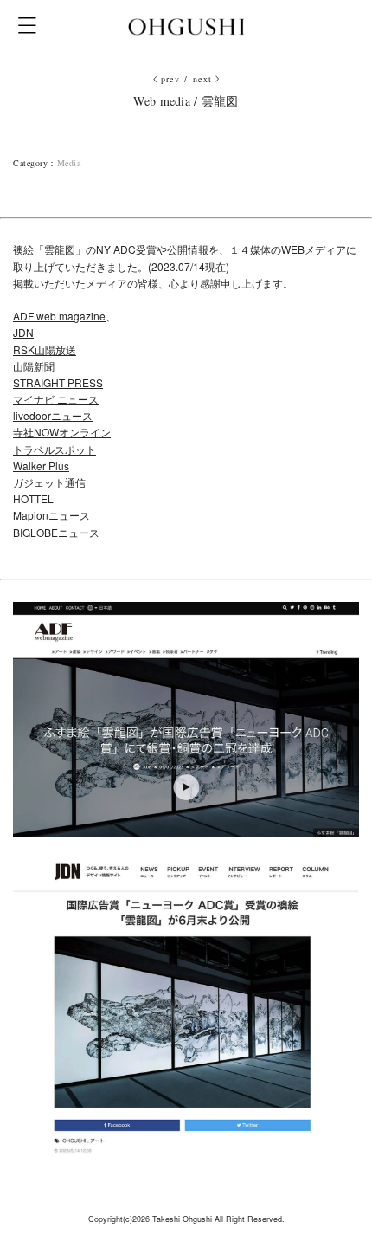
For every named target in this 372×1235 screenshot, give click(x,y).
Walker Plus (41, 465)
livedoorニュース (53, 415)
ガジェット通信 (49, 482)
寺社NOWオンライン (62, 431)
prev (171, 79)
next (203, 79)
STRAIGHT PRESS (58, 382)
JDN (23, 332)
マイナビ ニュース (56, 398)
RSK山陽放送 (44, 349)
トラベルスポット (54, 449)
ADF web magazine (59, 315)
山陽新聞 (34, 366)
